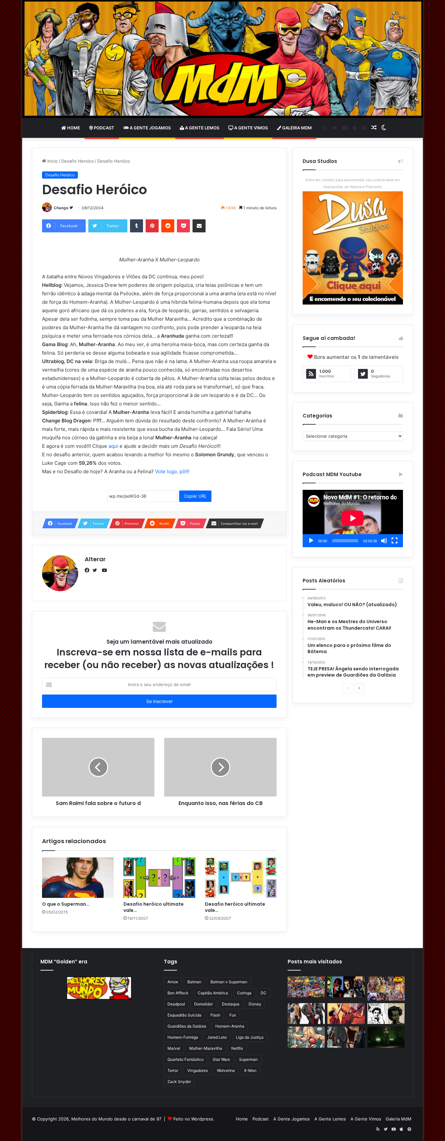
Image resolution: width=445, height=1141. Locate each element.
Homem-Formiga (182, 1037)
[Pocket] (183, 225)
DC (263, 992)
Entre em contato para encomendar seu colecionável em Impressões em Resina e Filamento (353, 183)
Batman (194, 981)
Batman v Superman (228, 981)
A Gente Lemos (201, 127)
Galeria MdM (296, 127)
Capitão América (213, 992)
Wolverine (226, 1070)
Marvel (173, 1048)
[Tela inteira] (394, 540)
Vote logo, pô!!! (172, 471)
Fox (232, 1015)
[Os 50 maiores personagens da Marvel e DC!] (306, 987)
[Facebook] (89, 570)
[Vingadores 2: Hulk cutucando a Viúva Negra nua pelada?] (306, 1013)
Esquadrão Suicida (184, 1015)
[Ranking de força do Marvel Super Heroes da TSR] (346, 987)
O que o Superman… (65, 904)
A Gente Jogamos (150, 127)
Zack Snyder (179, 1081)
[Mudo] (384, 540)
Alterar (95, 559)
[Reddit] (167, 225)
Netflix (237, 1048)
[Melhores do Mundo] (222, 59)
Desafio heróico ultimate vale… (153, 907)
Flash (215, 1015)
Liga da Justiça (250, 1037)
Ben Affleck (178, 992)
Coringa (244, 992)
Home (73, 127)
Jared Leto (217, 1037)
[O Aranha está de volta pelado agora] (306, 1037)
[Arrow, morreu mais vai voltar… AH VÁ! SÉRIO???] (386, 1037)
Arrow (172, 981)
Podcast (103, 127)
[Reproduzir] (311, 540)
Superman (248, 1059)
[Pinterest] (152, 225)
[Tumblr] (136, 225)
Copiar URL (195, 496)
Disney (255, 1004)
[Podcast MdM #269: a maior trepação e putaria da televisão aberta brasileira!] (386, 988)
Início (52, 161)
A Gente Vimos (250, 127)
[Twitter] (96, 570)
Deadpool (176, 1004)
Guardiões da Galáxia (186, 1026)
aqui (113, 446)
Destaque (230, 1004)
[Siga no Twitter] (71, 207)
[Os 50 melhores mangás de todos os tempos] (346, 1013)
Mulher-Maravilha (205, 1048)
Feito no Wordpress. (193, 1118)
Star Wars (221, 1059)
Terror (172, 1070)
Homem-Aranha (229, 1026)
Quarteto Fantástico (185, 1059)
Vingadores (197, 1070)
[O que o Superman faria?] (78, 877)
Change (61, 207)
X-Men (250, 1070)
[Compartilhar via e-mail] (199, 225)
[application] (353, 518)
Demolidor (203, 1004)
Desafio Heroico (77, 161)
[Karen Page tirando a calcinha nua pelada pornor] (346, 1037)
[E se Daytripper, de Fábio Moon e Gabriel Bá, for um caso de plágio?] (386, 1013)
